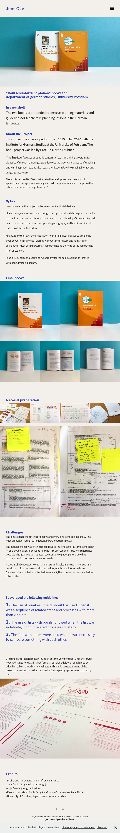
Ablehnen (102, 827)
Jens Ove (15, 8)
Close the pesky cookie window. (78, 827)
